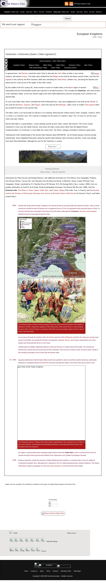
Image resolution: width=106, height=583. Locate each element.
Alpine (70, 87)
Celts (65, 208)
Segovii (37, 105)
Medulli (92, 102)
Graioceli (83, 211)
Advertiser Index (66, 571)
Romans (25, 73)
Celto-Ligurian (90, 105)
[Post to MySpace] (32, 541)
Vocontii (49, 337)
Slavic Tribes (55, 68)
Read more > (53, 146)
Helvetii (53, 206)
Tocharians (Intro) (70, 68)
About (42, 571)
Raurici (67, 340)
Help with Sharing (51, 541)
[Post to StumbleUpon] (43, 541)
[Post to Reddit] (37, 541)
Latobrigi (61, 340)
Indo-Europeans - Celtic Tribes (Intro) (53, 61)
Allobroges (62, 105)
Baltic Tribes (47, 65)
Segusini (27, 105)
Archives (55, 571)
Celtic (59, 73)
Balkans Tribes (34, 65)
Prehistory (49, 12)
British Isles (15, 12)
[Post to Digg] (21, 541)
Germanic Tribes (74, 65)
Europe (22, 12)
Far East (41, 12)
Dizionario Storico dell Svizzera (64, 193)
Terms (48, 571)
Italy (75, 79)
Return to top (71, 533)
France (24, 76)
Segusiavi (85, 337)
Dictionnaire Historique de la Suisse (37, 193)
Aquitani (9, 79)
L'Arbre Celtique (59, 190)
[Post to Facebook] (26, 541)
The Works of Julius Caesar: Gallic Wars (33, 190)
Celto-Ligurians (55, 466)
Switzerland (61, 79)
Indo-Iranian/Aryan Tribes (38, 68)
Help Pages (77, 571)
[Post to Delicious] (16, 541)
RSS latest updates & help (81, 4)
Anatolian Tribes (19, 65)
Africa (35, 12)
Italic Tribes (88, 65)
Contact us (34, 571)
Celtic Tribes (60, 65)
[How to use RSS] (71, 4)
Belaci (20, 105)
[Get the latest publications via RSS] (67, 4)
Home (26, 571)
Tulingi (76, 340)
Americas (99, 12)
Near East (29, 12)
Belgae (55, 76)
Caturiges (93, 211)
